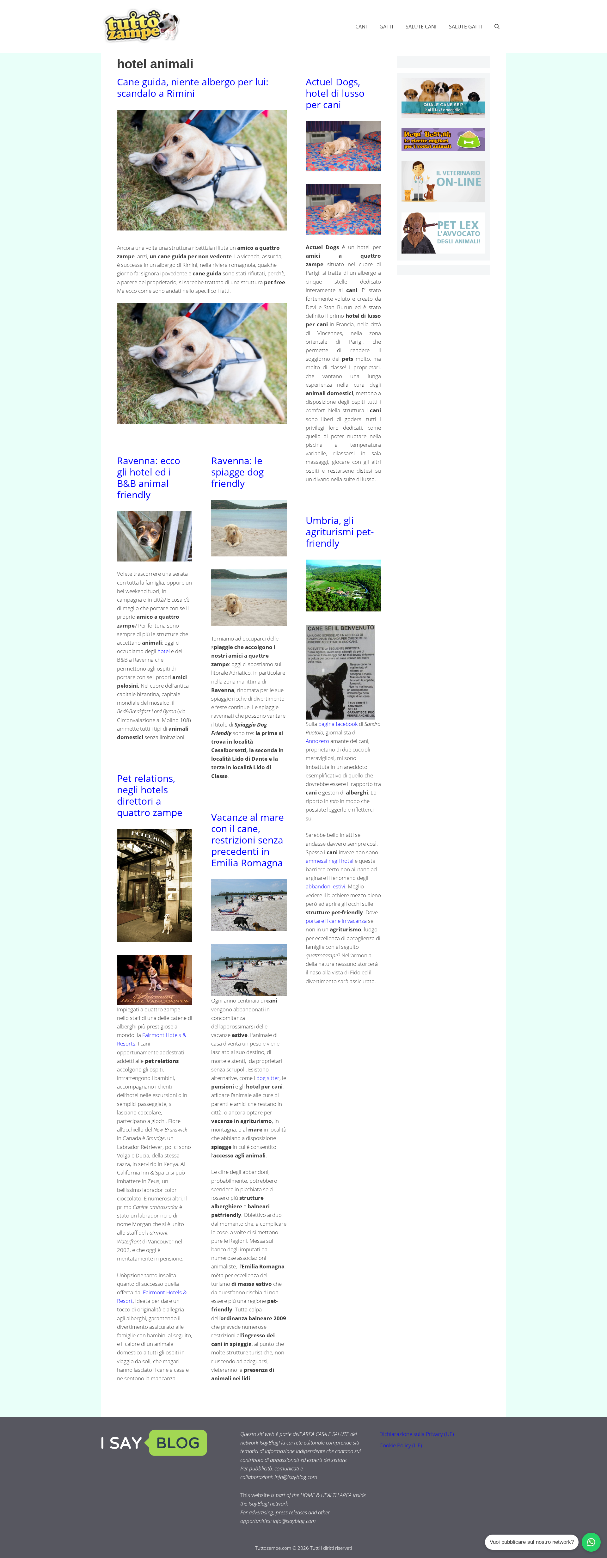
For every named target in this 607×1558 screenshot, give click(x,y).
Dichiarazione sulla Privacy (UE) (416, 1434)
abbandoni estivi (325, 886)
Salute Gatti (465, 26)
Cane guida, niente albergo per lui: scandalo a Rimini (192, 87)
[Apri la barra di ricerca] (497, 26)
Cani (361, 26)
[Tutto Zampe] (140, 25)
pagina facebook (338, 723)
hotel (164, 651)
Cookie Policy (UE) (400, 1445)
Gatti (386, 26)
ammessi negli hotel (329, 860)
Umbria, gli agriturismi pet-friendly (340, 531)
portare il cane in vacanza (336, 920)
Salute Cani (421, 26)
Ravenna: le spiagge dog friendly (237, 472)
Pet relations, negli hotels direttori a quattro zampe (149, 795)
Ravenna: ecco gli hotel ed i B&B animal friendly (148, 477)
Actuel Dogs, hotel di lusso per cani (335, 93)
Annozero (317, 741)
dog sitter (267, 1078)
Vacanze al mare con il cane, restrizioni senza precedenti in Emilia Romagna (247, 840)
